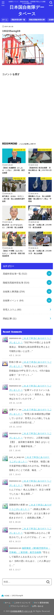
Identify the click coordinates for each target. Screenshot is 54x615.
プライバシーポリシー (19, 606)
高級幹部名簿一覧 (18, 19)
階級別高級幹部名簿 (37, 19)
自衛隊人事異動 (14, 291)
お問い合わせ (37, 606)
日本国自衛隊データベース (27, 10)
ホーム (4, 19)
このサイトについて (22, 603)
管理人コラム (12, 309)
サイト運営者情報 (41, 603)
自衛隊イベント (13, 300)
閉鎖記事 (9, 318)
